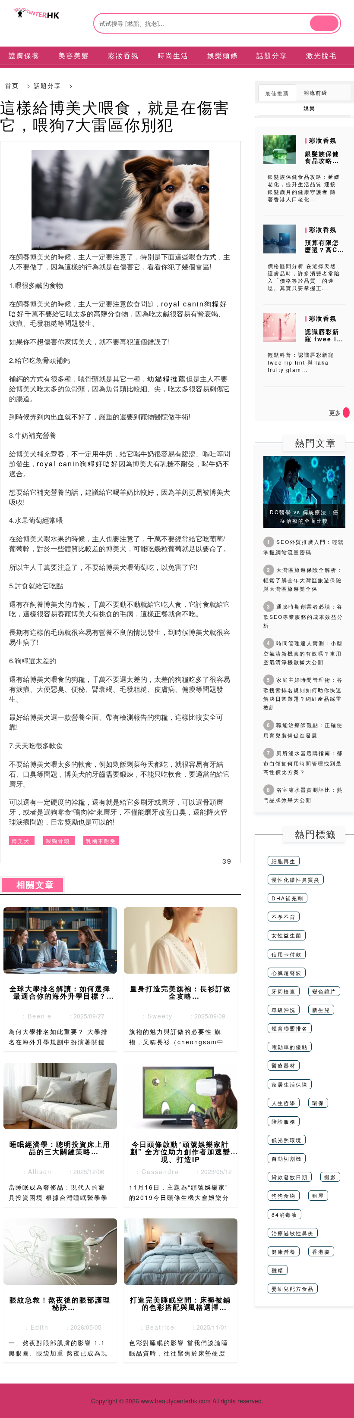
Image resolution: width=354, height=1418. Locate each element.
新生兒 (321, 1009)
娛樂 (309, 108)
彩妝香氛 (323, 140)
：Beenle (34, 1016)
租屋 (318, 1195)
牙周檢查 (284, 991)
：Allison (34, 1171)
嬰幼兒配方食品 (293, 1288)
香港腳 (321, 1251)
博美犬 (21, 840)
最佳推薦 (277, 93)
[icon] (346, 412)
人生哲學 (284, 1102)
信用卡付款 (287, 954)
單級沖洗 (284, 1009)
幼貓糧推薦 (166, 379)
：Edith (34, 1327)
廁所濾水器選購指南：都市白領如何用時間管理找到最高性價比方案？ (303, 762)
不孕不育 (284, 916)
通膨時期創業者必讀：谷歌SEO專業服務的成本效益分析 (303, 616)
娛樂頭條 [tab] (222, 55)
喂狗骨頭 (58, 840)
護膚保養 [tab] (24, 55)
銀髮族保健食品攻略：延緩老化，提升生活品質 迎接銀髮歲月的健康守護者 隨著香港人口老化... (304, 187)
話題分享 (47, 85)
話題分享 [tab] (272, 55)
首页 (12, 85)
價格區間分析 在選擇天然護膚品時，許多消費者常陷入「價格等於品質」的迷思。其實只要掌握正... (304, 276)
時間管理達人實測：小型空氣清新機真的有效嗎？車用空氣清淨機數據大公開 (303, 652)
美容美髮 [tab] (73, 55)
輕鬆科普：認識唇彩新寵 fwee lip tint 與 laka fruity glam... (301, 362)
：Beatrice (154, 1327)
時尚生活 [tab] (173, 55)
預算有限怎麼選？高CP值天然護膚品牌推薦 (323, 253)
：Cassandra (154, 1171)
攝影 (330, 1177)
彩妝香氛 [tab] (123, 55)
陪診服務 (284, 1121)
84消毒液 (284, 1214)
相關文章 (32, 885)
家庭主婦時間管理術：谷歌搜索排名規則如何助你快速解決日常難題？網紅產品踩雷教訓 (303, 693)
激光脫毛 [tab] (321, 55)
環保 (318, 1102)
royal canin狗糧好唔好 (78, 464)
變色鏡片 (324, 991)
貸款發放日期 (290, 1177)
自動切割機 (287, 1158)
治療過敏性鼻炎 (293, 1233)
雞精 (278, 1270)
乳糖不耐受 (101, 840)
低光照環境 (287, 1139)
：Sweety (154, 1016)
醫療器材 (284, 1065)
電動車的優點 (290, 1046)
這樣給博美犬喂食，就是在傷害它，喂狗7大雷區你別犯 (115, 115)
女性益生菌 (287, 935)
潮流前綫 (315, 92)
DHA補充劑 (287, 898)
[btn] (324, 23)
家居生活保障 (290, 1084)
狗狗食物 (284, 1195)
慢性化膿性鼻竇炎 (296, 879)
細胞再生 (284, 861)
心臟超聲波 (287, 972)
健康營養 (284, 1251)
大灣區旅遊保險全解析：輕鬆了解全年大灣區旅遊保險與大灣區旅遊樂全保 (303, 579)
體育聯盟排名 (290, 1028)
